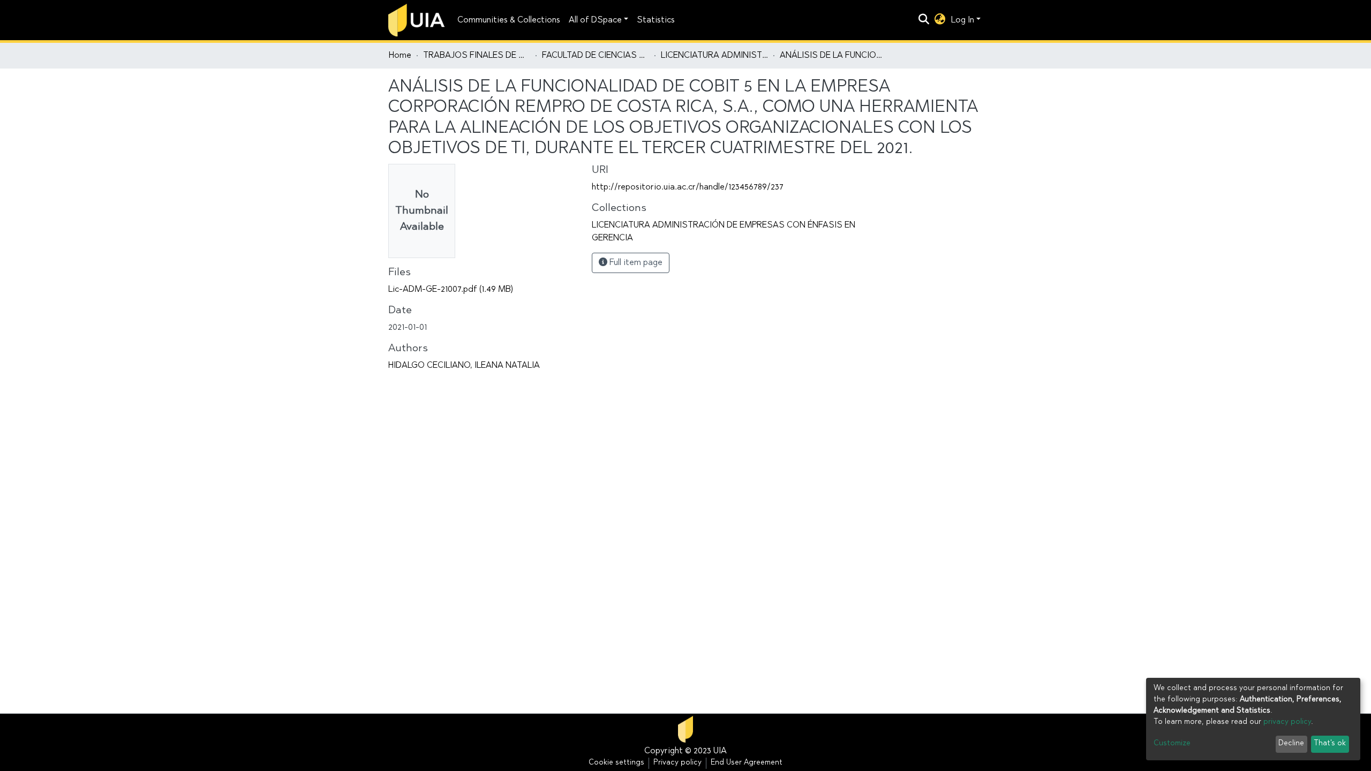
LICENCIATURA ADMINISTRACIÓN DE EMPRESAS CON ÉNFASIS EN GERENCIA (714, 55)
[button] (940, 20)
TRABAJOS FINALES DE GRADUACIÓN (476, 55)
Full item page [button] (634, 263)
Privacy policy (677, 763)
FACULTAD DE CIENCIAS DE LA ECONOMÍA (595, 55)
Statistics (656, 20)
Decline (1291, 743)
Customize (1172, 743)
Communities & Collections (508, 20)
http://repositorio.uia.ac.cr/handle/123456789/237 (688, 187)
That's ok (1330, 743)
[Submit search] (924, 20)
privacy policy (1287, 722)
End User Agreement (746, 763)
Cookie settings (616, 763)
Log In (962, 20)
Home (400, 55)
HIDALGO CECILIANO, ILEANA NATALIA (464, 365)
